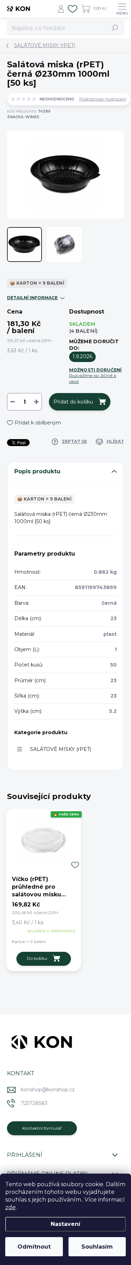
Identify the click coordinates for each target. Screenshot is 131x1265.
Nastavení (65, 1224)
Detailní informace (32, 297)
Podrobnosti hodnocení (102, 99)
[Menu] (122, 8)
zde (10, 1207)
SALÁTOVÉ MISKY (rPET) (60, 749)
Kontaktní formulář (42, 1128)
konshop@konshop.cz (48, 1089)
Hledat (115, 27)
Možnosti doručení (95, 375)
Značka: (23, 117)
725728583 (34, 1103)
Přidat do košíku (73, 402)
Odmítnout (34, 1246)
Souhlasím (97, 1246)
